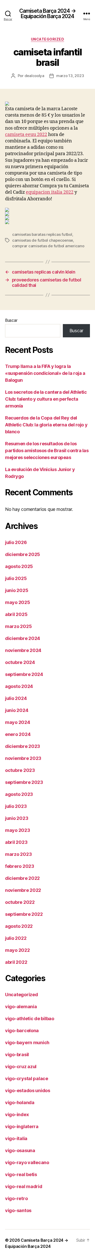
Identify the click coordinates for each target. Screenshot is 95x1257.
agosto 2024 (19, 686)
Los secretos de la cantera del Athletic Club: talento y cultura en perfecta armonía (46, 399)
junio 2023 (16, 818)
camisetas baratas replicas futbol (42, 234)
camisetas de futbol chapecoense (42, 240)
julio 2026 (16, 542)
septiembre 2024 (24, 674)
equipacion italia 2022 (49, 192)
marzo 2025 (18, 626)
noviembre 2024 (23, 650)
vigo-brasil (17, 1054)
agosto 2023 (19, 794)
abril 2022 (16, 962)
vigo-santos (18, 1210)
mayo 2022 (17, 950)
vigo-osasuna (20, 1150)
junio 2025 (16, 590)
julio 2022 (15, 938)
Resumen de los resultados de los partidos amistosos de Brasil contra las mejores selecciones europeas (46, 450)
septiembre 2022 (24, 914)
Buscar (11, 320)
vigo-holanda (19, 1102)
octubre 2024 (20, 662)
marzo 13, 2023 (70, 75)
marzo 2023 (18, 854)
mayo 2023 (17, 830)
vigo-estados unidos (27, 1090)
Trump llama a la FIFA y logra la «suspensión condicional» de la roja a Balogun (45, 373)
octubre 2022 (20, 902)
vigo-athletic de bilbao (29, 1018)
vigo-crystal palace (26, 1078)
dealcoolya (34, 75)
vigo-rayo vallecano (27, 1162)
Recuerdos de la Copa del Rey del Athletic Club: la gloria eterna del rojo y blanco (46, 424)
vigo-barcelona (22, 1030)
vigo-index (17, 1114)
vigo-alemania (21, 1006)
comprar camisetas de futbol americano (48, 245)
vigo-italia (16, 1138)
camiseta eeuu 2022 (26, 135)
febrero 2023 (19, 866)
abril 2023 (16, 842)
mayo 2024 (17, 722)
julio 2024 (16, 698)
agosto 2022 (19, 926)
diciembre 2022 (22, 878)
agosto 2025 (19, 566)
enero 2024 (17, 734)
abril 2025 (16, 614)
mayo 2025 (17, 602)
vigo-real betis (21, 1174)
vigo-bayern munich (27, 1042)
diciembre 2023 (22, 746)
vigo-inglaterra (22, 1126)
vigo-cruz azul (20, 1066)
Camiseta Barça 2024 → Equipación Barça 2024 (47, 13)
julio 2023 (16, 806)
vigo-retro (16, 1198)
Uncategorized (47, 39)
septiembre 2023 (24, 782)
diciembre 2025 (22, 554)
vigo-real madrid (23, 1186)
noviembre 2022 (23, 890)
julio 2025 (16, 578)
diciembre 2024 (22, 638)
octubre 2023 (20, 770)
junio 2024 (16, 710)
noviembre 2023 (23, 758)
